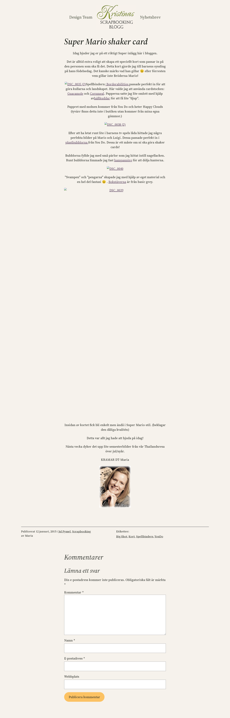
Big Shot (121, 536)
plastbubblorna (76, 142)
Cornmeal (97, 93)
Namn (69, 640)
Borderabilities (117, 84)
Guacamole (75, 93)
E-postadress (74, 658)
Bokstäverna (117, 182)
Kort (132, 536)
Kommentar (74, 592)
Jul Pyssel (64, 531)
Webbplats (71, 676)
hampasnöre (123, 160)
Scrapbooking (81, 531)
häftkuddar (102, 98)
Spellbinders (144, 536)
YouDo (158, 536)
